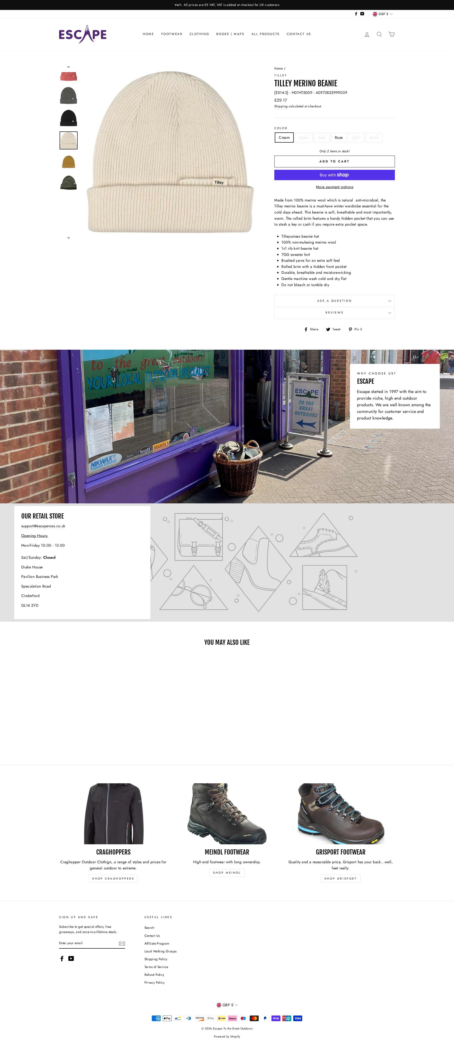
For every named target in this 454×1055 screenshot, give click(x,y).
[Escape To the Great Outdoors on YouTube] (71, 958)
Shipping (281, 106)
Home (148, 34)
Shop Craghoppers (113, 878)
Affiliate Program (157, 943)
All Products (266, 34)
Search (149, 927)
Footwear (172, 34)
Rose (339, 137)
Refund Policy (154, 974)
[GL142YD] (227, 562)
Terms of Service (156, 966)
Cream (284, 137)
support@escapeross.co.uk (43, 525)
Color (281, 128)
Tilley (280, 75)
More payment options (334, 187)
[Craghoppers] (113, 813)
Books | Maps (230, 34)
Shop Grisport (340, 878)
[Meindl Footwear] (227, 813)
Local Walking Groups (160, 951)
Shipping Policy (155, 959)
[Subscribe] (122, 943)
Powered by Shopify (227, 1036)
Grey (322, 137)
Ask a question (334, 301)
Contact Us (299, 34)
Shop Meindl (227, 873)
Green (304, 137)
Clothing (200, 34)
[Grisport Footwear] (340, 813)
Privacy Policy (154, 982)
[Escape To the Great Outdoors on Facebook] (62, 958)
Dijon (356, 137)
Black (374, 137)
